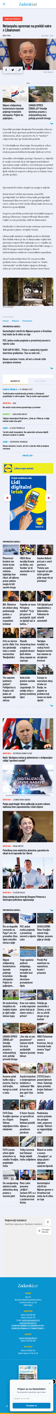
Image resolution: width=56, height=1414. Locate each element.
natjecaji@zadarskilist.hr (28, 1323)
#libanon (15, 320)
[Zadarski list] (28, 4)
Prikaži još (27, 455)
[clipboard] (19, 70)
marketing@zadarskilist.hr (31, 1320)
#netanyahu (27, 320)
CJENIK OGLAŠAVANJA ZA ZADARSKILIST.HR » (28, 1325)
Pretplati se (31, 1405)
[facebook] (6, 70)
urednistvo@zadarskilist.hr (28, 1338)
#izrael (6, 320)
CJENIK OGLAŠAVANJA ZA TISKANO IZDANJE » (28, 1328)
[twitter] (12, 70)
